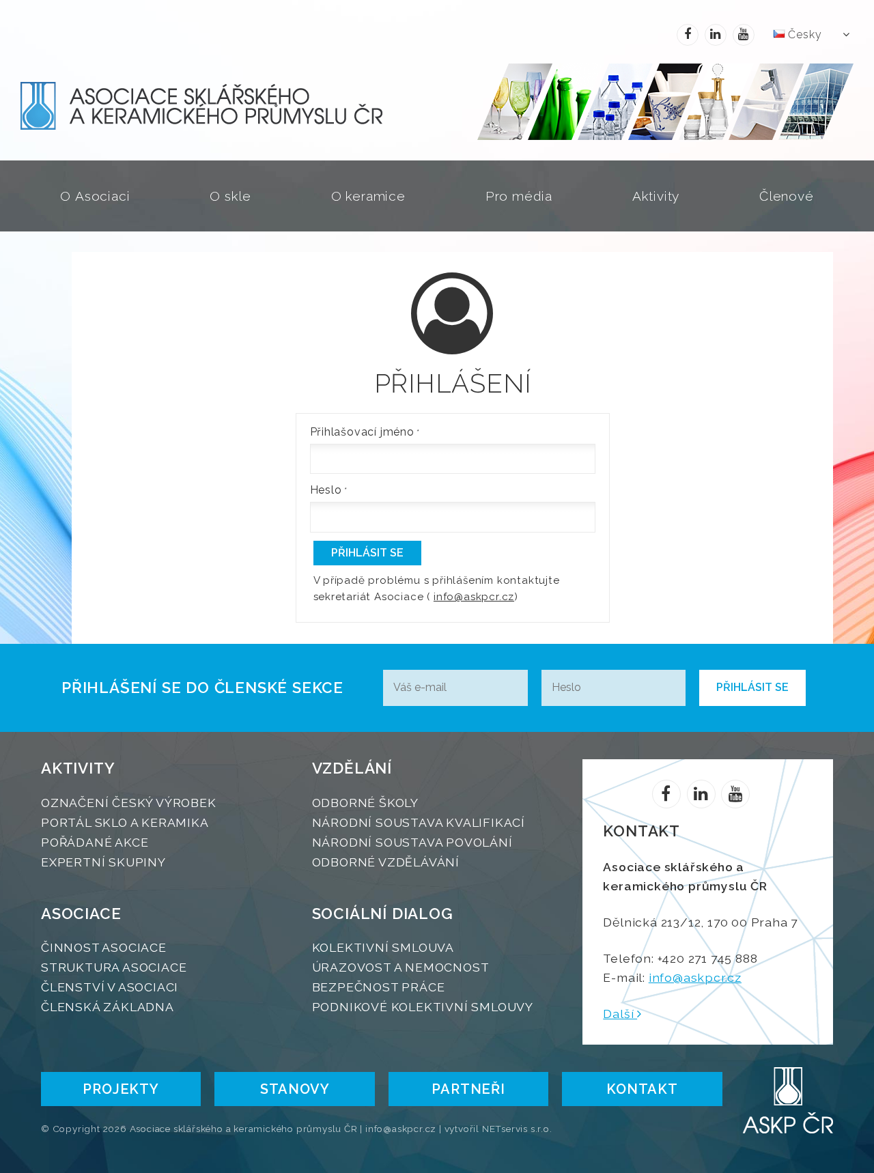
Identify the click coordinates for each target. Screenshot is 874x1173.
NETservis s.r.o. (517, 1128)
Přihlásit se (367, 552)
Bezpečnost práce (378, 987)
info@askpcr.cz (474, 597)
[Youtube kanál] (744, 35)
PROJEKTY (120, 1089)
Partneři (468, 1089)
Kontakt (642, 1089)
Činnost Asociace (104, 947)
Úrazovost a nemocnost (401, 967)
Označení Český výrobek (128, 802)
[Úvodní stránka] (248, 106)
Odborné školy (365, 802)
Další (620, 1013)
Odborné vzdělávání (386, 862)
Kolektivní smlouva (383, 947)
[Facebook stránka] (688, 35)
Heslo (326, 489)
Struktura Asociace (113, 967)
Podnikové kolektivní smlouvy (422, 1007)
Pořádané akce (94, 842)
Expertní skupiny (103, 862)
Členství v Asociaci (109, 987)
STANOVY (295, 1089)
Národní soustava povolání (412, 842)
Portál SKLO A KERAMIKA (125, 822)
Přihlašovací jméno (362, 431)
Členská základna (107, 1007)
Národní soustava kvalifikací (418, 822)
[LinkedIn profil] (716, 35)
